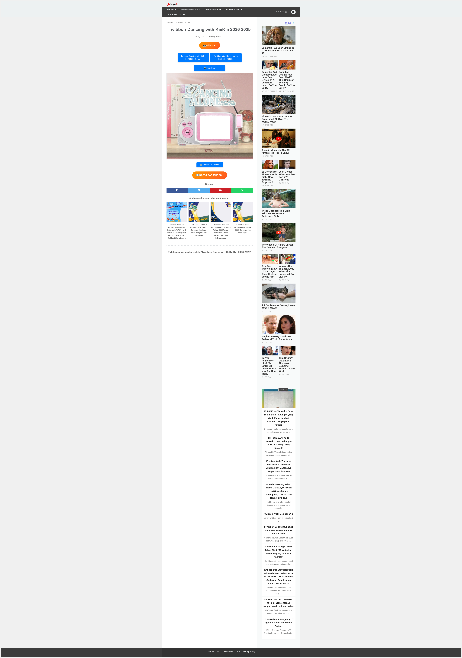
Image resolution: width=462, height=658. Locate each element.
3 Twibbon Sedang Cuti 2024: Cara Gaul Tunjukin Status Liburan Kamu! (279, 530)
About (218, 652)
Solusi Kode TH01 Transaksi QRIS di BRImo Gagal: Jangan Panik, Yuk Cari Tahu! (278, 602)
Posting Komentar (216, 36)
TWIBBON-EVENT (213, 9)
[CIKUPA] (174, 4)
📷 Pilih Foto (209, 45)
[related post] (177, 212)
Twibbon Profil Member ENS (278, 514)
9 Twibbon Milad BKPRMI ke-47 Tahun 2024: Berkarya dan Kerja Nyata (242, 229)
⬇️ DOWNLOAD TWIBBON (209, 175)
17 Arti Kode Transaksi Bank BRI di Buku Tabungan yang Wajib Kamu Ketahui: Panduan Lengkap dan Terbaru (278, 418)
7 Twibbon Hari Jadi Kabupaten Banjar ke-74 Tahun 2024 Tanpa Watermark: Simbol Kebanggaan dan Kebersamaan (221, 231)
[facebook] (177, 190)
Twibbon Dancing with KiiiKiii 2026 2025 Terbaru (193, 57)
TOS (238, 652)
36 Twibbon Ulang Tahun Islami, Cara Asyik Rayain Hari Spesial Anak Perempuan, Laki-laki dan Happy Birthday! (279, 491)
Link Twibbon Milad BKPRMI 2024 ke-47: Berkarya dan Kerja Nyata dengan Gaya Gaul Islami (198, 230)
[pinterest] (220, 190)
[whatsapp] (242, 190)
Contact (210, 652)
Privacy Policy (249, 652)
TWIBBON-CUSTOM (176, 14)
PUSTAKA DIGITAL (234, 9)
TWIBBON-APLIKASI (190, 9)
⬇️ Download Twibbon (209, 165)
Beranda (171, 9)
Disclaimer (228, 652)
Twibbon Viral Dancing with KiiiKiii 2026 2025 (226, 57)
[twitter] (199, 190)
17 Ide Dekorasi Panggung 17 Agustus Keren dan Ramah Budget (278, 622)
